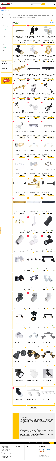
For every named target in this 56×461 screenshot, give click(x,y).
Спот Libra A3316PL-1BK (17, 304)
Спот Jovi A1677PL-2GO (46, 361)
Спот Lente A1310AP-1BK (32, 323)
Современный (5, 48)
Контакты (34, 0)
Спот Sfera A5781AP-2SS (31, 132)
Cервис (28, 446)
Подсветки (5, 25)
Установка (21, 0)
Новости (28, 454)
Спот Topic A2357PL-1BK (17, 56)
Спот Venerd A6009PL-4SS (18, 37)
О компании (17, 446)
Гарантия (9, 0)
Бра (4, 19)
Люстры (4, 22)
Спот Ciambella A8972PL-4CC (47, 132)
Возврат (13, 0)
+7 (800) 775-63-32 (21, 4)
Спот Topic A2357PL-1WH (32, 56)
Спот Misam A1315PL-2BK (32, 285)
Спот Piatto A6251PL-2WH (46, 151)
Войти (54, 0)
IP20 (4, 65)
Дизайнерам (26, 0)
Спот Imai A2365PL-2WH (31, 399)
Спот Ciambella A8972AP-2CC (32, 151)
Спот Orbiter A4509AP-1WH (32, 170)
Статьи (28, 455)
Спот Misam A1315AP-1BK (18, 285)
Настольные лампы (6, 23)
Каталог (3, 7)
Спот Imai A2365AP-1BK (46, 380)
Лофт (4, 44)
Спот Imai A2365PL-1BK (17, 399)
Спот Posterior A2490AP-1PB (32, 189)
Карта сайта (16, 453)
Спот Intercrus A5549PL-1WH (32, 380)
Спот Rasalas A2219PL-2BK (18, 189)
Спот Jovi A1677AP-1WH (17, 342)
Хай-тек (4, 51)
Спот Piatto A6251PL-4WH (17, 170)
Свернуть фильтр (17, 20)
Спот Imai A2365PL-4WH (46, 399)
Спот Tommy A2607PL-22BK (47, 75)
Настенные (4, 36)
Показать (5, 80)
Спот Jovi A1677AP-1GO (31, 361)
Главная (2, 10)
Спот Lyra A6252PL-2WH (46, 285)
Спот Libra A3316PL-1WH (46, 304)
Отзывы (17, 0)
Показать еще (33, 407)
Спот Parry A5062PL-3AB (17, 228)
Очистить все (52, 22)
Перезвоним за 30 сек (33, 2)
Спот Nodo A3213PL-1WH (17, 247)
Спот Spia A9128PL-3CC (46, 170)
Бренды (30, 0)
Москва (20, 2)
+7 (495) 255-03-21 (21, 5)
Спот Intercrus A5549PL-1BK (18, 380)
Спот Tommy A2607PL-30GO (18, 94)
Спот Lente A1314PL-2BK (17, 323)
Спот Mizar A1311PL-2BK (46, 266)
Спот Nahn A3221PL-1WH (32, 247)
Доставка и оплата (3, 0)
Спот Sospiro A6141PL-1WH (18, 132)
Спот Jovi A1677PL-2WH (31, 342)
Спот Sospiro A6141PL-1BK (47, 113)
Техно (4, 50)
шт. (45, 442)
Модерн (4, 47)
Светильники (5, 26)
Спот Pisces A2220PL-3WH (32, 208)
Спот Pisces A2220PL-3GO (18, 208)
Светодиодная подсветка (6, 28)
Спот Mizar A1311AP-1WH (17, 266)
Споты (16, 23)
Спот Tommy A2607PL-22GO (18, 75)
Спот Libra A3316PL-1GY (31, 304)
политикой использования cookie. (43, 457)
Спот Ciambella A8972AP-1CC (18, 151)
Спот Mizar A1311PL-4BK (31, 266)
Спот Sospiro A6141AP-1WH (32, 113)
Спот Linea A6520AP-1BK (31, 37)
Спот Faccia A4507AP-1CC (32, 94)
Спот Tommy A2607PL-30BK (32, 75)
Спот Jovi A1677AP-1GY (17, 361)
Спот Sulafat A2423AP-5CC (46, 94)
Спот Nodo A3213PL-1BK (46, 228)
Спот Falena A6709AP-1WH (47, 37)
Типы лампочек (29, 456)
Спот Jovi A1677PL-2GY (46, 342)
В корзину (22, 42)
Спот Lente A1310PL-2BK (46, 323)
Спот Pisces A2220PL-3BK (46, 208)
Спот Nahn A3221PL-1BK (46, 247)
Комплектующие (6, 20)
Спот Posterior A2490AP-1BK (47, 189)
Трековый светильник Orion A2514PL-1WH (32, 228)
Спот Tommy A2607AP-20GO (47, 56)
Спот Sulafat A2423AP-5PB (18, 113)
